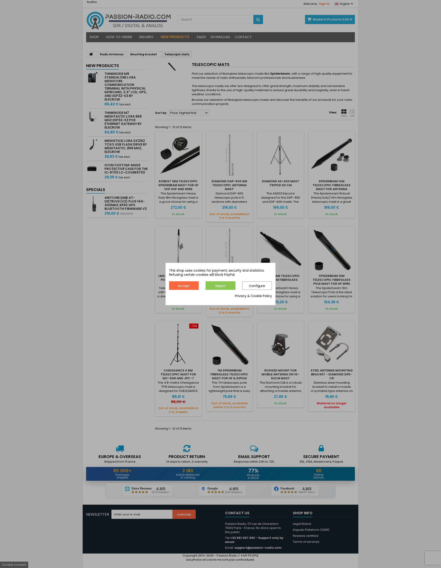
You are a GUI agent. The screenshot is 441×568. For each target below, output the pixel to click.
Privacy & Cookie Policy (253, 296)
